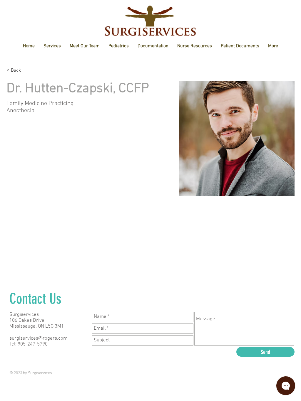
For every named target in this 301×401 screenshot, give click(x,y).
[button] (84, 46)
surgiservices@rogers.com (38, 338)
